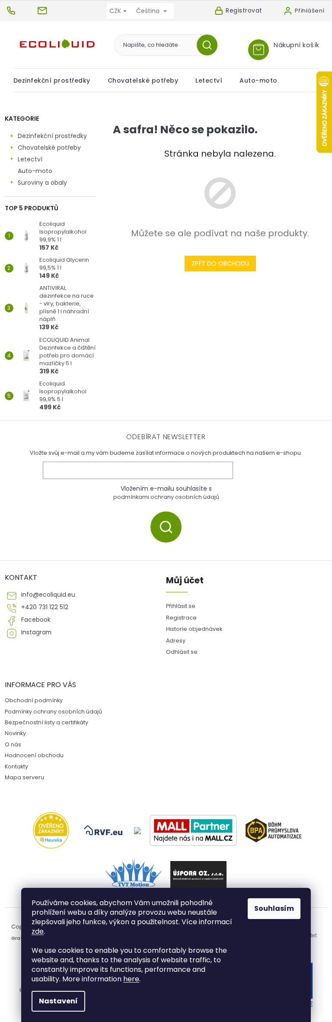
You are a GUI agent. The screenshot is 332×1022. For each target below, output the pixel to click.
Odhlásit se (182, 652)
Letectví (30, 159)
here (131, 979)
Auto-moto (35, 171)
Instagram (36, 632)
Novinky (15, 733)
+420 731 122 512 (44, 607)
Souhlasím (274, 908)
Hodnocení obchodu (34, 755)
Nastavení (58, 1001)
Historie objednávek (194, 629)
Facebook (36, 620)
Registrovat (244, 10)
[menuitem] (56, 80)
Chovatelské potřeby (49, 147)
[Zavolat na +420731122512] (20, 10)
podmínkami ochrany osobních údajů (166, 497)
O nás (13, 744)
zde (38, 931)
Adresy (175, 640)
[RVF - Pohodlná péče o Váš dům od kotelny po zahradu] (103, 830)
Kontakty (16, 766)
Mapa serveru (24, 777)
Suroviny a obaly (42, 182)
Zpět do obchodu (220, 263)
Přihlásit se (169, 527)
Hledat (210, 45)
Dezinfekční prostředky (52, 136)
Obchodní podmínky (34, 700)
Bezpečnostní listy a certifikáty (46, 722)
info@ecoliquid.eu (48, 595)
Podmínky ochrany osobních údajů (53, 711)
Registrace (181, 617)
